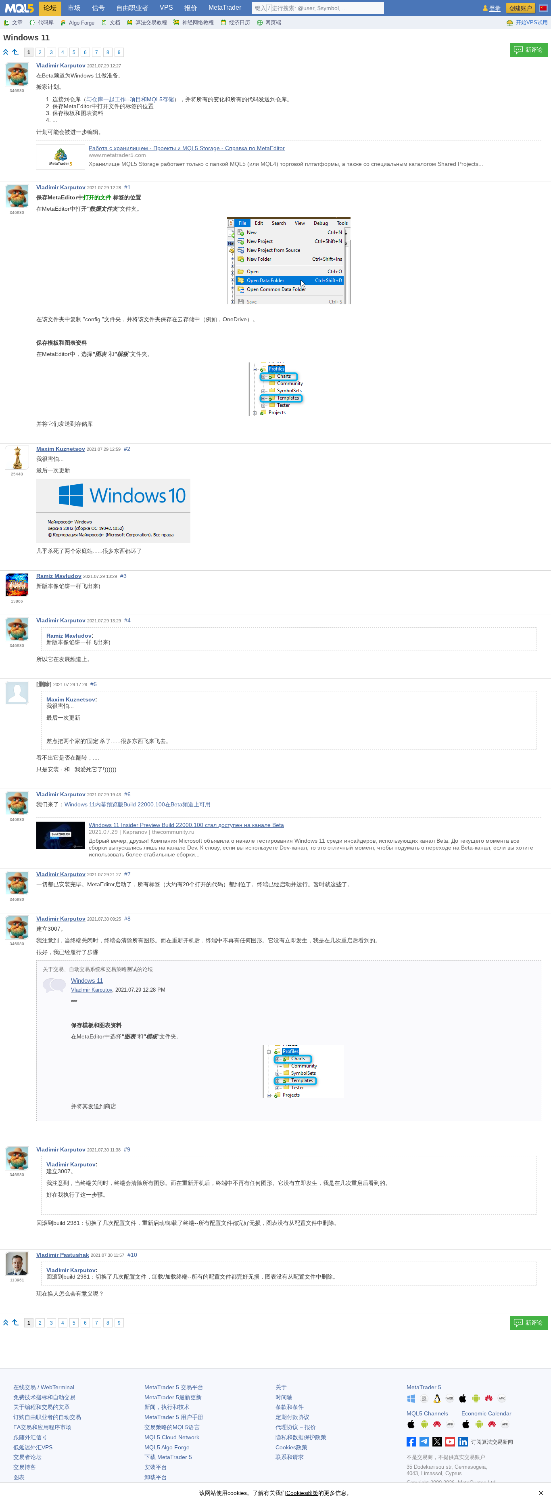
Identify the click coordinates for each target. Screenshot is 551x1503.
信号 (98, 7)
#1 (127, 187)
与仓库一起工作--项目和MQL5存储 (130, 99)
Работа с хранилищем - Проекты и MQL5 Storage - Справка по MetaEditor (187, 148)
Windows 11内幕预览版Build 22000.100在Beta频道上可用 (138, 804)
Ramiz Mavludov (58, 576)
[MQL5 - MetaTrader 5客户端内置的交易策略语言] (19, 8)
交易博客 (24, 1467)
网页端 (273, 22)
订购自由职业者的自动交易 (47, 1417)
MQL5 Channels (427, 1413)
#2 (127, 449)
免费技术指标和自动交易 (44, 1397)
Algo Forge (81, 23)
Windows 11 (87, 980)
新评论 (534, 49)
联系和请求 (290, 1457)
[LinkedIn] (463, 1441)
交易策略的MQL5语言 (172, 1427)
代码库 (46, 22)
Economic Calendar (486, 1413)
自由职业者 (132, 7)
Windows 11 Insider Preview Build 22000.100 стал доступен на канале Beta (186, 825)
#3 (123, 576)
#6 (127, 794)
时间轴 (284, 1397)
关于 (281, 1387)
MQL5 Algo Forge (167, 1447)
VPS (166, 7)
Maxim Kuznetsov (60, 449)
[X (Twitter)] (437, 1441)
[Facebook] (411, 1441)
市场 (74, 7)
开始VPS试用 (532, 22)
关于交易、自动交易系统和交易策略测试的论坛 (98, 969)
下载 (168, 1457)
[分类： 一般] (15, 52)
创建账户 (520, 8)
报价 (190, 7)
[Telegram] (424, 1441)
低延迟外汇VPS (32, 1447)
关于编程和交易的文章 (41, 1407)
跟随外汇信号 (30, 1437)
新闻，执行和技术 (167, 1407)
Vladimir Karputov (61, 65)
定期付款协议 (292, 1417)
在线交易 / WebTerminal (43, 1387)
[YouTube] (450, 1441)
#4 (127, 620)
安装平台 (155, 1467)
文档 (115, 22)
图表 (19, 1477)
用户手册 (173, 1417)
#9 (127, 1149)
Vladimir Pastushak (62, 1255)
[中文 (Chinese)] (543, 5)
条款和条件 (290, 1407)
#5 (93, 684)
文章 (17, 22)
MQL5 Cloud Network (171, 1437)
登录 (495, 8)
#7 (127, 874)
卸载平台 (155, 1477)
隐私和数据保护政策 (301, 1437)
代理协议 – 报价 (296, 1427)
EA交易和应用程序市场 (42, 1427)
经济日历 (239, 22)
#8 (127, 918)
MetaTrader (225, 7)
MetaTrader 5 (424, 1387)
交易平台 (173, 1387)
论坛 (50, 7)
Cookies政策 (291, 1447)
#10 (132, 1255)
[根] (5, 52)
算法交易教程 (151, 22)
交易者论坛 (27, 1457)
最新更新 (173, 1397)
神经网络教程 (198, 22)
